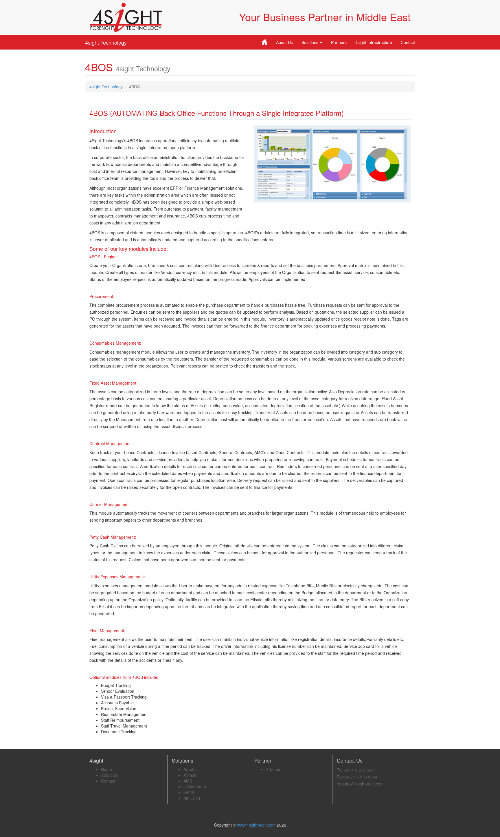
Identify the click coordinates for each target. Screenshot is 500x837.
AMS (187, 781)
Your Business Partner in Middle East (325, 16)
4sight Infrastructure (373, 42)
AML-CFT (192, 798)
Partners (339, 42)
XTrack (189, 775)
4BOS (188, 792)
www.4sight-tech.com (257, 825)
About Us (284, 42)
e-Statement (194, 787)
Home (106, 769)
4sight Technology (106, 42)
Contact (408, 42)
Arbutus (190, 769)
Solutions (310, 42)
